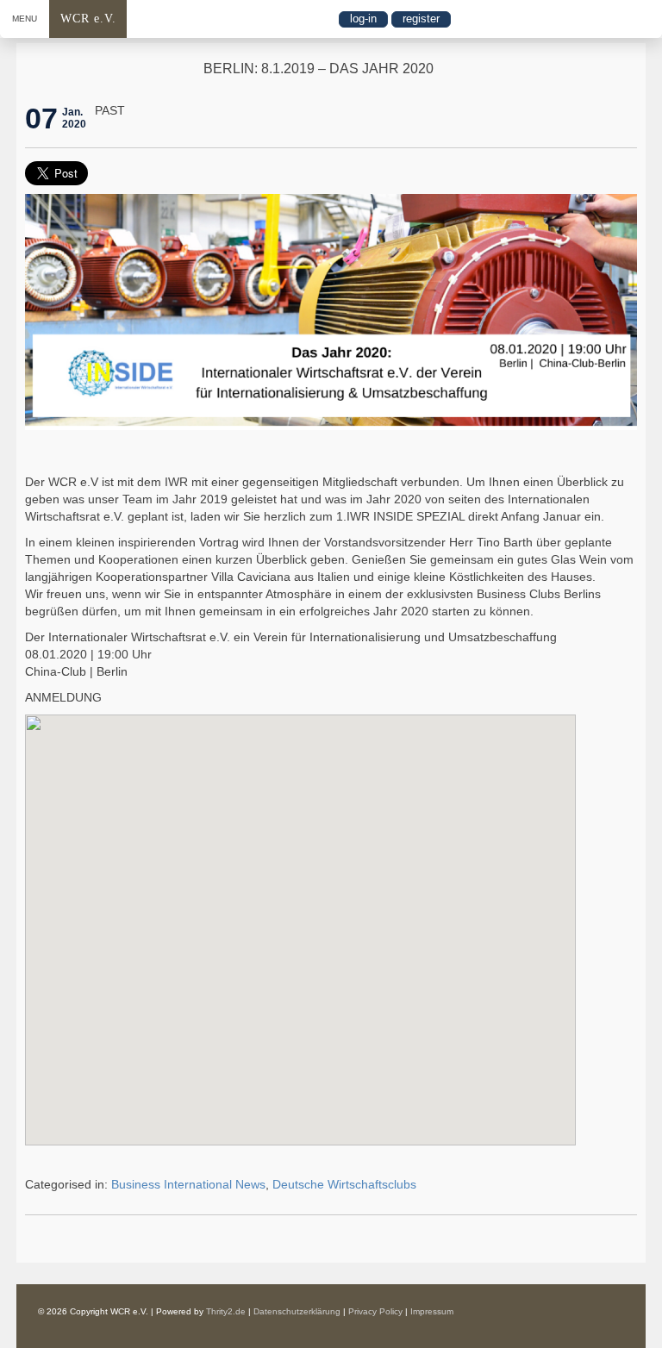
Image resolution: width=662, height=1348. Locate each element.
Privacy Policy (375, 1311)
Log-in (363, 18)
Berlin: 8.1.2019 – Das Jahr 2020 (318, 68)
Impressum (431, 1311)
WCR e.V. (88, 18)
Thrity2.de (226, 1311)
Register (421, 18)
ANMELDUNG (63, 697)
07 (41, 118)
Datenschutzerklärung (296, 1311)
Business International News (188, 1184)
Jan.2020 (74, 118)
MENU (24, 18)
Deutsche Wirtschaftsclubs (344, 1184)
